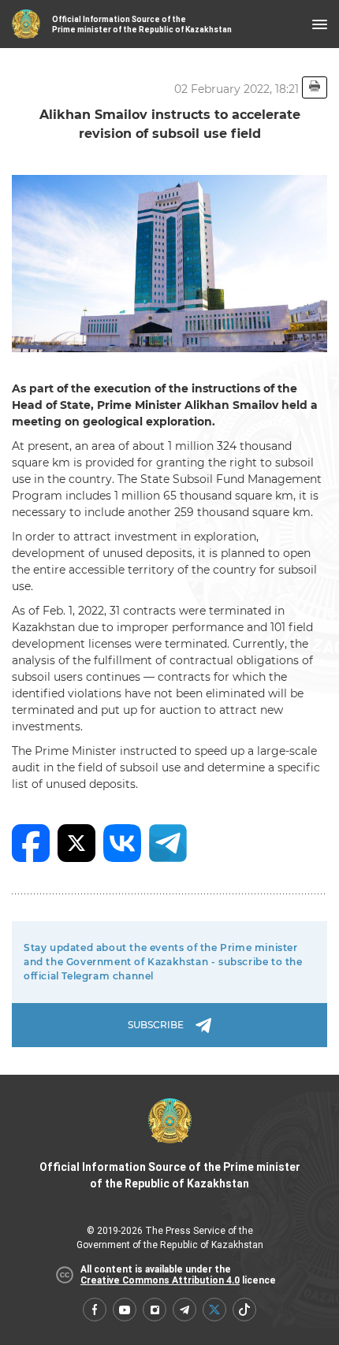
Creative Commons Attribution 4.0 (160, 1280)
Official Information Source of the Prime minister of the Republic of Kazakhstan (169, 1175)
